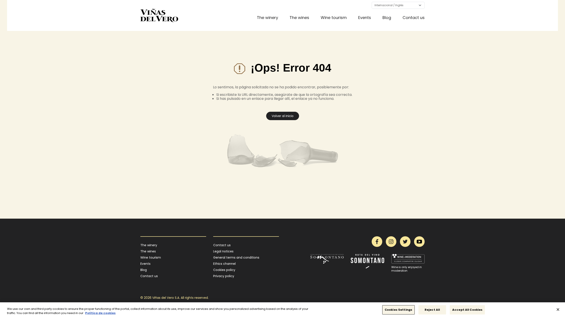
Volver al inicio (283, 116)
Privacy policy (223, 276)
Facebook (377, 241)
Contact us (414, 17)
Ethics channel (224, 263)
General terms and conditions (236, 257)
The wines (299, 17)
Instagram (391, 241)
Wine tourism (334, 17)
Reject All (432, 310)
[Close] (558, 309)
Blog (386, 17)
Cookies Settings (398, 310)
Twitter (405, 241)
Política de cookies (100, 313)
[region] (282, 310)
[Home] (159, 15)
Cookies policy (224, 270)
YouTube (419, 241)
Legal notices (223, 251)
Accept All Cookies (467, 310)
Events (364, 17)
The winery (267, 17)
